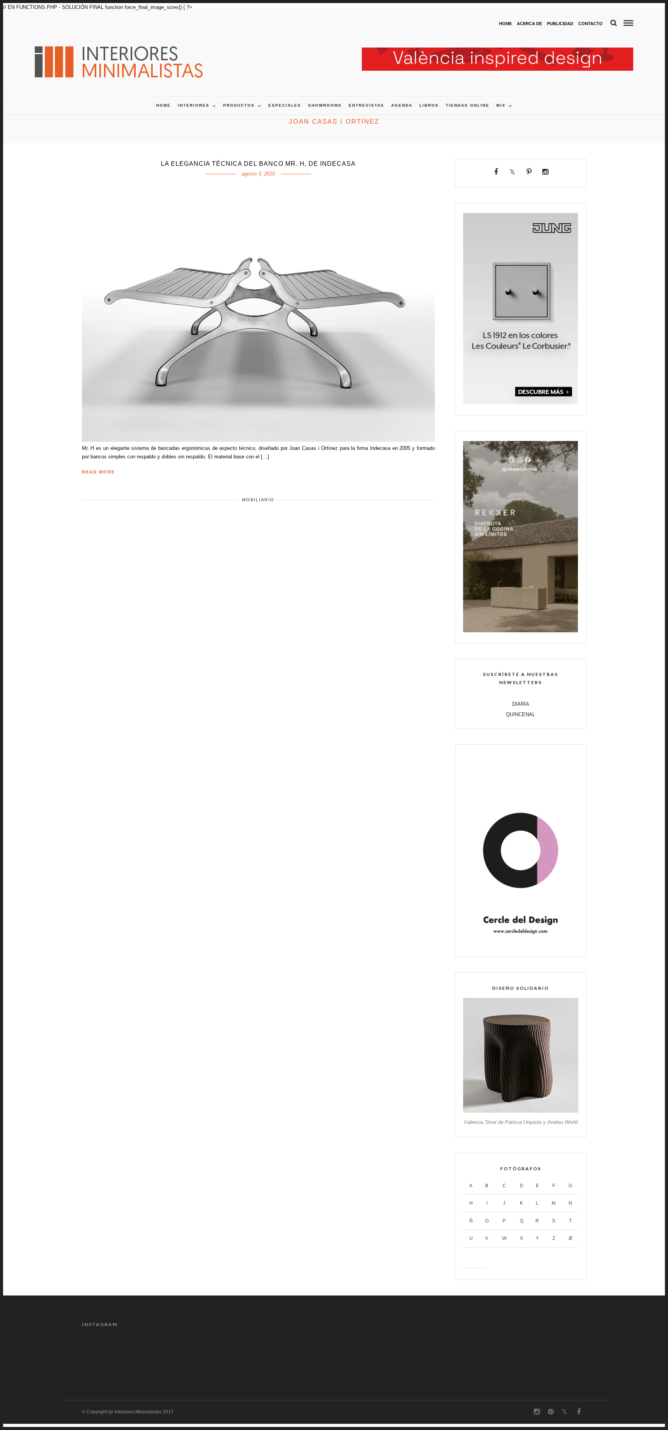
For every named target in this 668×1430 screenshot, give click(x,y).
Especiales (284, 105)
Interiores (194, 105)
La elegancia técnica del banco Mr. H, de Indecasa (258, 163)
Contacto (590, 23)
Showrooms (325, 105)
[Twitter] (512, 172)
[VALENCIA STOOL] (520, 1111)
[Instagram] (545, 172)
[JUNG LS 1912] (520, 402)
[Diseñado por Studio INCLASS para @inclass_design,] (493, 1355)
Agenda (401, 105)
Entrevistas (366, 105)
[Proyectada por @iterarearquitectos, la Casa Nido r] (111, 1355)
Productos (239, 105)
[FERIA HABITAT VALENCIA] (497, 51)
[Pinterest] (529, 172)
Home (505, 23)
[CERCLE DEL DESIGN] (520, 944)
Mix (501, 105)
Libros (429, 105)
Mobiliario (258, 499)
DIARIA (520, 704)
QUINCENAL (520, 714)
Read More (98, 472)
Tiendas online (467, 105)
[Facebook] (496, 172)
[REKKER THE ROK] (520, 630)
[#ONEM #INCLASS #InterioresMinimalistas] (556, 1355)
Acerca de (529, 23)
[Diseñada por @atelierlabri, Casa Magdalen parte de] (302, 1355)
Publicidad (560, 23)
